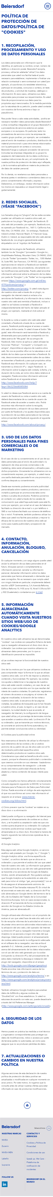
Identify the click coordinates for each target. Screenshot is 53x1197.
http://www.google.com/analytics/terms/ (23, 976)
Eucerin (5, 1146)
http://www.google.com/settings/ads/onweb (26, 1006)
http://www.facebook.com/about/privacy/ (23, 425)
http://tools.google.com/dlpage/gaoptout (24, 965)
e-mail (39, 592)
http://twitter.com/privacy (14, 288)
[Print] (27, 1105)
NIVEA (5, 1140)
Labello (5, 1159)
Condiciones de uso (36, 1153)
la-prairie (6, 1165)
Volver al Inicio (39, 1128)
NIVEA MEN (7, 1153)
